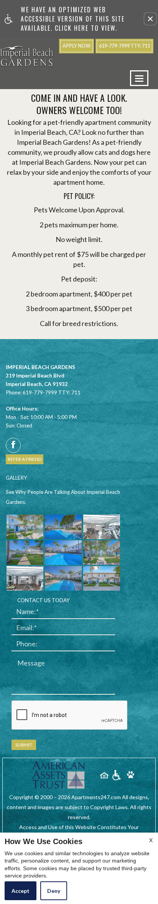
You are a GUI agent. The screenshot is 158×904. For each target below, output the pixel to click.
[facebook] (13, 445)
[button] (150, 19)
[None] (59, 775)
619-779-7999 (124, 46)
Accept (21, 890)
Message (31, 663)
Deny (53, 890)
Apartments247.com (96, 797)
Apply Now (77, 46)
